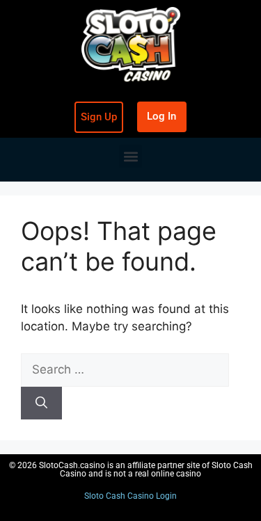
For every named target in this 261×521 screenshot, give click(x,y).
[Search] (41, 403)
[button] (130, 156)
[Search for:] (125, 369)
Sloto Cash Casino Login (130, 496)
